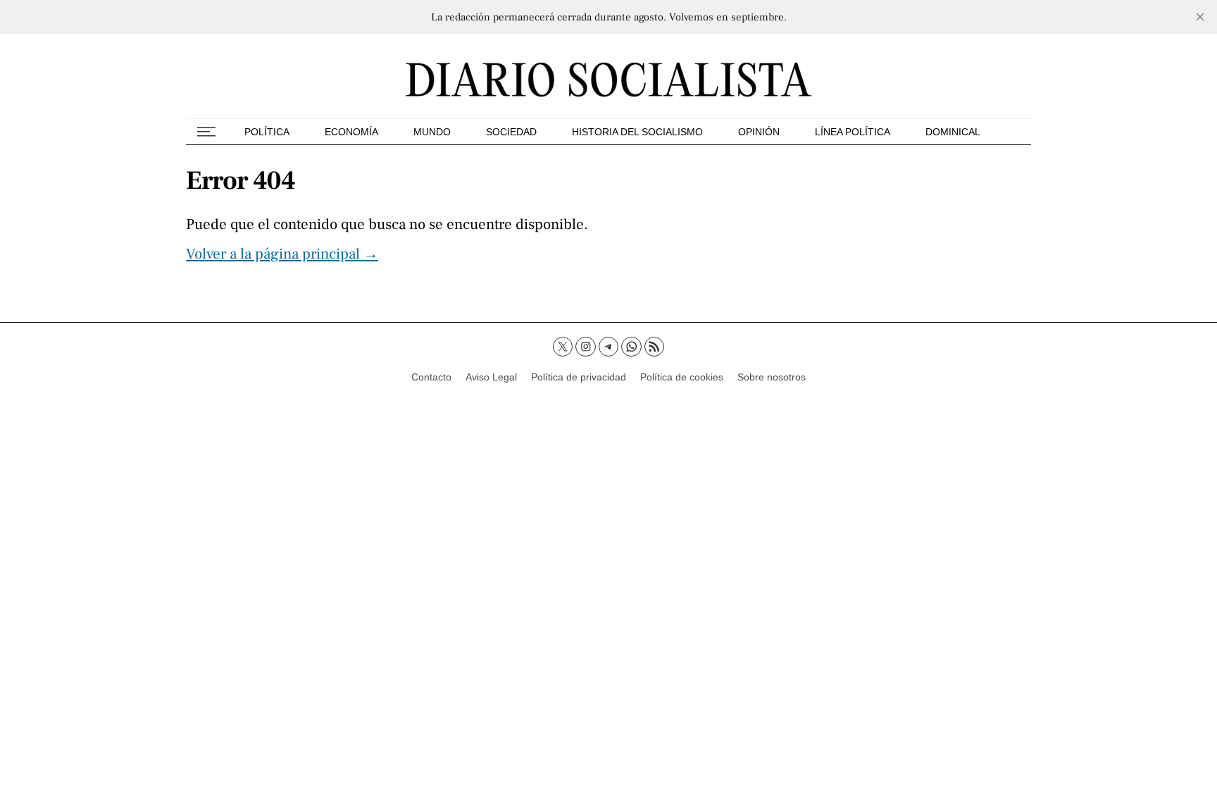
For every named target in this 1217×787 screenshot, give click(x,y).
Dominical (952, 131)
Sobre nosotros (771, 377)
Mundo (432, 131)
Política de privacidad (578, 377)
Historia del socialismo (637, 131)
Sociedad (511, 131)
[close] (1200, 17)
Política (266, 131)
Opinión (759, 131)
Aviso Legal (491, 377)
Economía (351, 131)
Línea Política (852, 131)
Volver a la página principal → (282, 254)
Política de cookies (681, 377)
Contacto (431, 377)
